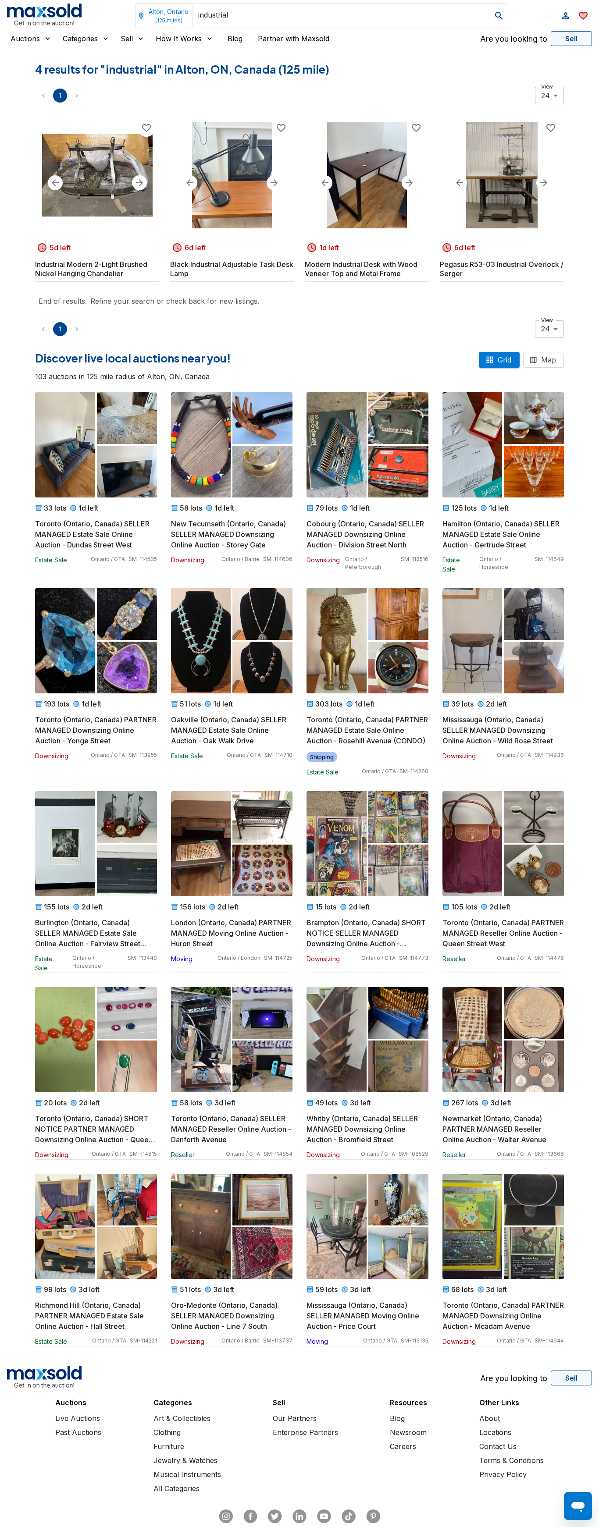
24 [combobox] (545, 95)
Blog (235, 38)
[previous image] (55, 182)
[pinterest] (373, 1516)
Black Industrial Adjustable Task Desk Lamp (231, 269)
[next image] (139, 182)
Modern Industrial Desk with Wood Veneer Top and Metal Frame (361, 269)
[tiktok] (348, 1516)
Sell (127, 38)
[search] (499, 16)
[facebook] (250, 1516)
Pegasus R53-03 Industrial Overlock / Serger (501, 269)
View (547, 86)
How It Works (179, 38)
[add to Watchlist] (146, 128)
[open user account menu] (565, 16)
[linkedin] (299, 1516)
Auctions (25, 38)
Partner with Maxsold (293, 38)
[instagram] (225, 1516)
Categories (80, 38)
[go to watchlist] (583, 16)
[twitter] (274, 1516)
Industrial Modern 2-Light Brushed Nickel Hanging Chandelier (91, 269)
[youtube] (324, 1516)
